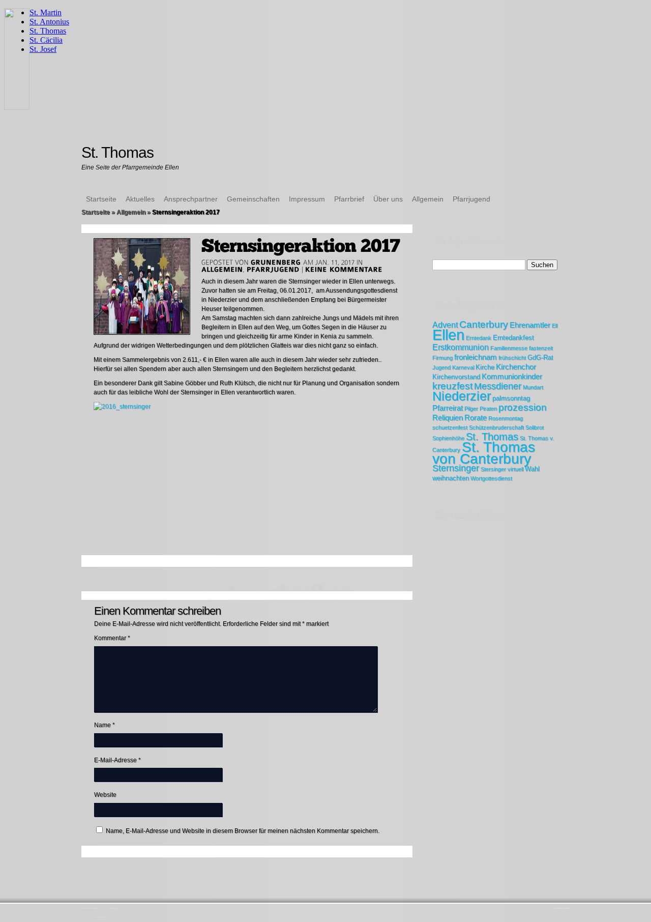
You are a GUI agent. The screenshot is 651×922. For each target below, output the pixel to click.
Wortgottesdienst (491, 478)
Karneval (463, 367)
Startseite (101, 199)
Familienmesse (508, 348)
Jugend (441, 367)
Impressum (307, 199)
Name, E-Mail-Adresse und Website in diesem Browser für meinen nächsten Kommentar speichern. (242, 830)
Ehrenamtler (530, 325)
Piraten (488, 409)
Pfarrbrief (349, 199)
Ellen (448, 334)
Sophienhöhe (448, 438)
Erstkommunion (460, 347)
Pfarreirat (447, 408)
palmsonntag (511, 398)
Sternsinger (455, 468)
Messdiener (497, 386)
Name (104, 725)
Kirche (485, 367)
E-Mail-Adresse (117, 760)
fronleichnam (475, 357)
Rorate (475, 417)
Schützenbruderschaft (496, 427)
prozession (522, 407)
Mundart (533, 387)
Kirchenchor (516, 366)
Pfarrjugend (471, 199)
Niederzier (461, 396)
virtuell (515, 469)
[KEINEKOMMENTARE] (344, 269)
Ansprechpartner (191, 199)
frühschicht (512, 358)
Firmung (442, 358)
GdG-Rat (540, 357)
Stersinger (493, 469)
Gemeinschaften (253, 199)
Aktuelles (140, 199)
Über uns (388, 199)
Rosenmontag (505, 418)
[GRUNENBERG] (276, 262)
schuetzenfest (449, 427)
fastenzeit (541, 348)
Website (105, 794)
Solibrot (534, 427)
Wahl (532, 469)
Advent (445, 324)
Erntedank (478, 338)
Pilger (471, 409)
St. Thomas (492, 436)
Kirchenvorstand (456, 377)
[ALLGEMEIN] (222, 269)
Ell (554, 326)
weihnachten (450, 478)
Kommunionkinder (512, 376)
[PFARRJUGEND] (273, 269)
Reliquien (447, 417)
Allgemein (427, 199)
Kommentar (112, 638)
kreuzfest (452, 386)
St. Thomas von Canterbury (483, 453)
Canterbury (483, 324)
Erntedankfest (513, 337)
